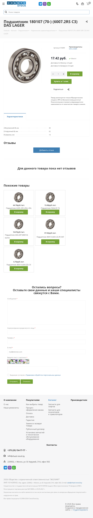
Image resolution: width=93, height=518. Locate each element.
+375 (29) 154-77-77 (16, 450)
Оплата (29, 413)
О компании (10, 400)
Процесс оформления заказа (34, 408)
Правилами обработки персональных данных (43, 375)
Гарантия (30, 420)
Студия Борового (80, 510)
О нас (6, 404)
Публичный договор (35, 429)
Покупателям (33, 400)
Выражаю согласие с (35, 375)
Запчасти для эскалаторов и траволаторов (55, 412)
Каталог (52, 400)
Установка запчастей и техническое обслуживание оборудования (35, 435)
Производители (79, 400)
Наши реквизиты (11, 407)
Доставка (30, 416)
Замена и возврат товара (34, 424)
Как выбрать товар (34, 404)
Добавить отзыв (46, 150)
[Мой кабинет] (82, 4)
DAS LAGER (73, 49)
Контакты (51, 444)
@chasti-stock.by (18, 456)
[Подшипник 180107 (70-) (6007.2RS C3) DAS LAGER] (25, 66)
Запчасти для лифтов (54, 405)
